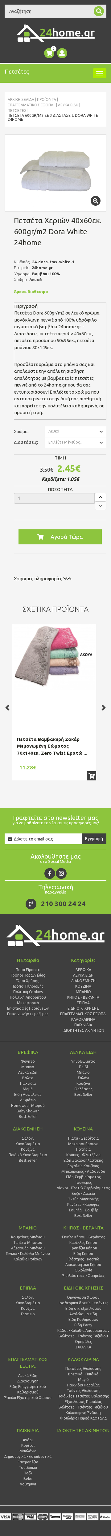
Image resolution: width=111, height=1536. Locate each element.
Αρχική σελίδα (21, 99)
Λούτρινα (28, 1484)
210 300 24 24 (63, 903)
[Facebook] (49, 873)
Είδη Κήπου (83, 1254)
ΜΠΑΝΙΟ (28, 1227)
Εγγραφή (94, 838)
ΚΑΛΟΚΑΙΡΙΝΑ (83, 1359)
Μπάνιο (27, 1067)
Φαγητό (28, 1061)
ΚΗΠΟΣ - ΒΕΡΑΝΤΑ (83, 1227)
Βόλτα (27, 1078)
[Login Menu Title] (62, 53)
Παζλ (28, 1473)
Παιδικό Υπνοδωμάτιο (28, 1155)
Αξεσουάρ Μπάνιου (28, 1248)
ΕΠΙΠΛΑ (28, 1287)
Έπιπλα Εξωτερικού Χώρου (27, 1398)
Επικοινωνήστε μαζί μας (27, 1014)
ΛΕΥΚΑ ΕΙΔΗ (83, 1052)
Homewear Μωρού (28, 1105)
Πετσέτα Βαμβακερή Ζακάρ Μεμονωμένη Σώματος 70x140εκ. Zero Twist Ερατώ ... (52, 746)
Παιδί (83, 1067)
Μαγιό (83, 1380)
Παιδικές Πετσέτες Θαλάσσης (83, 1396)
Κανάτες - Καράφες (83, 1204)
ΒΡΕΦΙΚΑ (28, 1052)
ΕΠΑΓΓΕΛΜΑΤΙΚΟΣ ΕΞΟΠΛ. (31, 105)
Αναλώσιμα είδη (83, 1314)
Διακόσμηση (28, 1381)
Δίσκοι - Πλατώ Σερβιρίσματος (83, 1188)
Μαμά (28, 1089)
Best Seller (28, 1117)
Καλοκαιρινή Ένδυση (83, 1413)
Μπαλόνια (27, 1451)
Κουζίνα (83, 1083)
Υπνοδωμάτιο (83, 1061)
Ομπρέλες (83, 1342)
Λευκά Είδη (68, 105)
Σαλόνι (83, 1078)
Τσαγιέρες (83, 1182)
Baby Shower (28, 1111)
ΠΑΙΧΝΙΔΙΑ (28, 1430)
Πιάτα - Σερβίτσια (83, 1138)
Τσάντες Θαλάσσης (83, 1391)
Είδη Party (83, 1325)
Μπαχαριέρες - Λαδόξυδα (83, 1171)
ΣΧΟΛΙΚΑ (83, 1347)
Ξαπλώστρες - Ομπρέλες (83, 1276)
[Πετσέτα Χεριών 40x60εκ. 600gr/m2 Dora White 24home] (55, 173)
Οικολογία (83, 1270)
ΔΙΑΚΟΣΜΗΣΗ (28, 1128)
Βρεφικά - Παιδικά (83, 1374)
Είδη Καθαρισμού (83, 1319)
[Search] (99, 11)
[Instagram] (61, 873)
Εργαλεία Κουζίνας (83, 1166)
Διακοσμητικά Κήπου (83, 1265)
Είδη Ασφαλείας (27, 1094)
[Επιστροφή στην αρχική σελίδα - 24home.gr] (56, 33)
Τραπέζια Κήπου (83, 1248)
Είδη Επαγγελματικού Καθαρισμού (28, 1389)
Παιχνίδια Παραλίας (83, 1385)
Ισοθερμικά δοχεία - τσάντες (83, 1303)
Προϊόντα (46, 99)
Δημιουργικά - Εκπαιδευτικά (27, 1456)
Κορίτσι (28, 1445)
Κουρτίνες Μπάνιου (28, 1237)
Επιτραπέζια (28, 1462)
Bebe (27, 1479)
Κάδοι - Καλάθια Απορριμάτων (83, 1330)
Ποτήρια (83, 1149)
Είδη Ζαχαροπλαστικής (83, 1160)
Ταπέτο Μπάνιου (27, 1242)
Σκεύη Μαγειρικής (83, 1199)
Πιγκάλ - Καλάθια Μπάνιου (28, 1254)
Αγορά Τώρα (67, 537)
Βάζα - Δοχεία (83, 1193)
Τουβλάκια (28, 1467)
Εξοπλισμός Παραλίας (83, 1402)
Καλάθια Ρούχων (28, 1259)
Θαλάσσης (83, 1089)
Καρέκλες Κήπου (83, 1242)
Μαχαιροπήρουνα (83, 1144)
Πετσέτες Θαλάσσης (83, 1368)
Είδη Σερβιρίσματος (83, 1177)
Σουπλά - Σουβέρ (83, 1210)
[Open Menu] (99, 73)
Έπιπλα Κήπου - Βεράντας (83, 1237)
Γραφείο (28, 1314)
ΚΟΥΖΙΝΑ (83, 1128)
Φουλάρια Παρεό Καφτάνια (83, 1418)
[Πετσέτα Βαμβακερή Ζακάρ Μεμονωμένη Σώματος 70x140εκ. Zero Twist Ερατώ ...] (54, 657)
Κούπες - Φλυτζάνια (83, 1155)
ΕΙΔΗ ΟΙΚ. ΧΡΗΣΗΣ (83, 1287)
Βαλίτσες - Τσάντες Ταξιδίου (83, 1336)
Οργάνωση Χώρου (83, 1297)
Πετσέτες (17, 110)
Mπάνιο (83, 1072)
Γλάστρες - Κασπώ (83, 1259)
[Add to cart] (91, 775)
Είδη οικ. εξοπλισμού (83, 1308)
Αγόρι (28, 1440)
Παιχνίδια (28, 1083)
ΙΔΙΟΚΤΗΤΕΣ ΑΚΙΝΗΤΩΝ (83, 1430)
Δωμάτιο (28, 1100)
